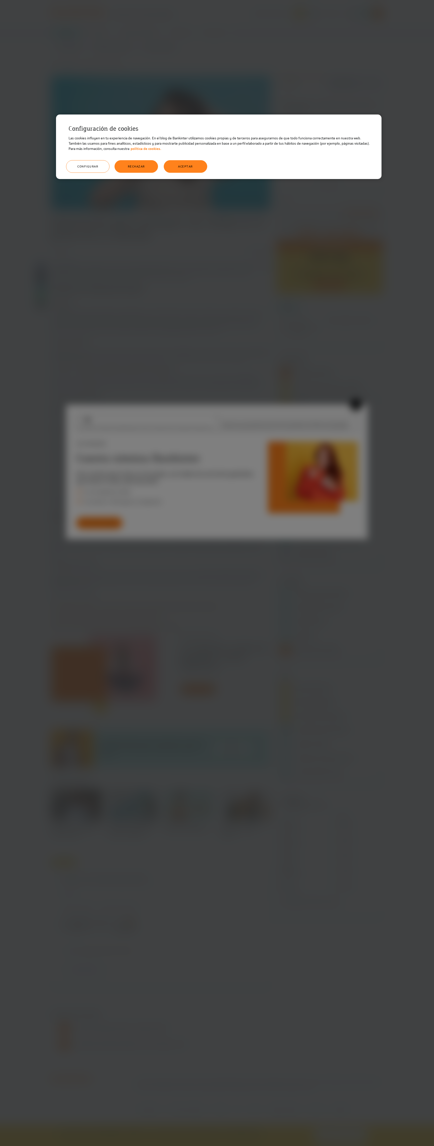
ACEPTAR (185, 166)
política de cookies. (146, 149)
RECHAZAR (136, 166)
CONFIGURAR (87, 166)
